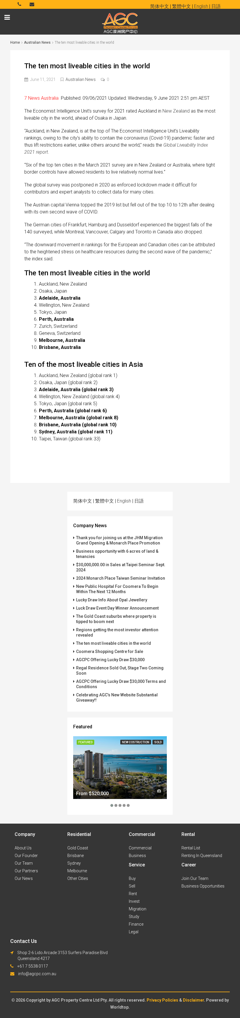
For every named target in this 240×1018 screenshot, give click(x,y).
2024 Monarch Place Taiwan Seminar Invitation (120, 578)
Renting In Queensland (201, 855)
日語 (139, 501)
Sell (132, 886)
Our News (24, 878)
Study (134, 916)
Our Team (24, 863)
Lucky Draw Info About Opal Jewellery (111, 600)
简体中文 (82, 501)
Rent (133, 893)
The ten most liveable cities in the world (113, 643)
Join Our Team (194, 878)
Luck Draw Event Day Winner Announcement (117, 608)
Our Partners (26, 870)
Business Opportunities (202, 886)
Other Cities (77, 878)
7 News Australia (42, 98)
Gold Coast (77, 848)
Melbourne (77, 870)
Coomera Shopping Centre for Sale (109, 651)
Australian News (37, 42)
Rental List (190, 848)
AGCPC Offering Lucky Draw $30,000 (110, 659)
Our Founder (26, 855)
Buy (132, 878)
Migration (137, 909)
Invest (134, 901)
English (124, 501)
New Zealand (176, 111)
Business (137, 855)
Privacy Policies (163, 1000)
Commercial (140, 848)
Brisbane (75, 855)
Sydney (74, 863)
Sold (158, 742)
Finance (136, 924)
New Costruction (135, 742)
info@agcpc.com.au (37, 973)
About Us (23, 848)
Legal (133, 931)
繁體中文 (104, 501)
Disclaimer (193, 1000)
